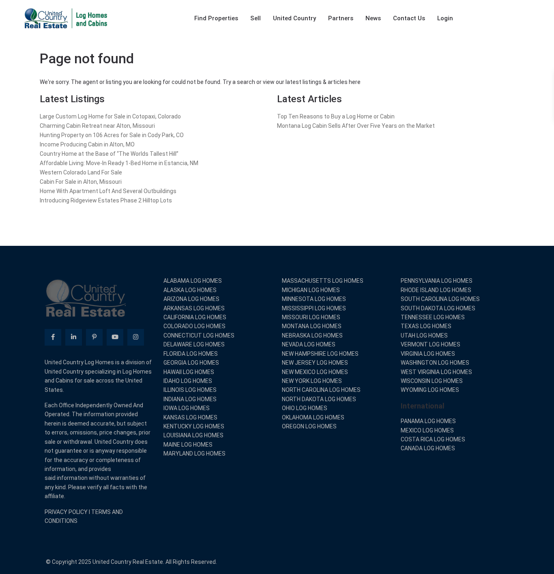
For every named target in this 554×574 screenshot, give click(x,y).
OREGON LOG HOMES (309, 426)
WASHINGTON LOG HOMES (435, 362)
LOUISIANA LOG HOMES (193, 435)
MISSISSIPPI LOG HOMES (314, 308)
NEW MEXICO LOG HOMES (315, 372)
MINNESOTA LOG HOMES (314, 299)
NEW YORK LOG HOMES (312, 381)
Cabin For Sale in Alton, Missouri (81, 181)
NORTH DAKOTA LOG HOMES (319, 399)
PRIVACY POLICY (66, 512)
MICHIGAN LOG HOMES (311, 290)
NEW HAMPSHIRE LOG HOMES (320, 353)
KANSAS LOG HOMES (190, 417)
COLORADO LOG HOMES (194, 326)
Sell (255, 18)
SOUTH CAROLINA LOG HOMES (440, 299)
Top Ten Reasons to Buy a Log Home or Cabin (336, 116)
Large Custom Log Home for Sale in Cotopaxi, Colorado (110, 116)
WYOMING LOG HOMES (430, 390)
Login (445, 18)
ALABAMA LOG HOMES (192, 280)
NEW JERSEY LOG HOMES (315, 362)
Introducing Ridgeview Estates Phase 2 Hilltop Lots (106, 200)
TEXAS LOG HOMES (426, 326)
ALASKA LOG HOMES (190, 290)
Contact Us (409, 18)
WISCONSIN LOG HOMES (432, 381)
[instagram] (135, 337)
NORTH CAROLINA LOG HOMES (321, 390)
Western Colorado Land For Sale (81, 172)
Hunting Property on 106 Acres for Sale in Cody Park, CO (112, 135)
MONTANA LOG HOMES (311, 326)
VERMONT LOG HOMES (430, 344)
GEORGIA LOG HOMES (191, 362)
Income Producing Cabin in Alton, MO (87, 144)
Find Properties (216, 18)
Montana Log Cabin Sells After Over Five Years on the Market (356, 126)
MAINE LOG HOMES (188, 444)
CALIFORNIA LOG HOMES (194, 317)
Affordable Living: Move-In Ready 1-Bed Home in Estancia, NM (119, 163)
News (373, 18)
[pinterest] (94, 337)
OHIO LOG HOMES (304, 408)
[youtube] (115, 337)
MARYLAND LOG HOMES (194, 453)
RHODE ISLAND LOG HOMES (436, 290)
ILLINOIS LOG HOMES (190, 390)
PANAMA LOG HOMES (428, 421)
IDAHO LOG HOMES (187, 381)
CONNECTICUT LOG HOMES (198, 335)
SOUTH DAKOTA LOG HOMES (438, 308)
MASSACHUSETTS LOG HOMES (322, 280)
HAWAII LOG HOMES (188, 372)
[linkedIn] (73, 337)
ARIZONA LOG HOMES (191, 299)
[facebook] (53, 337)
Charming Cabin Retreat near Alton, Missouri (97, 126)
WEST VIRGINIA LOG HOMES (436, 372)
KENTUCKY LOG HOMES (193, 426)
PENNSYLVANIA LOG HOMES (436, 280)
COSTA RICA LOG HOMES (433, 439)
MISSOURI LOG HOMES (311, 317)
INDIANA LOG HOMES (190, 399)
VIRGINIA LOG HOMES (428, 353)
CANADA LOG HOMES (428, 448)
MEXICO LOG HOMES (427, 430)
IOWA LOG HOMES (186, 408)
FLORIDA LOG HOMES (190, 353)
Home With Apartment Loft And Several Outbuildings (108, 191)
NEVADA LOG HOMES (308, 344)
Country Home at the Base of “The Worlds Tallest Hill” (109, 153)
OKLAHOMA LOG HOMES (313, 417)
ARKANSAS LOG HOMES (194, 308)
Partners (340, 18)
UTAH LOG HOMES (424, 335)
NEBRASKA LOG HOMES (312, 335)
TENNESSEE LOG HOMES (433, 317)
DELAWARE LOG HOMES (194, 344)
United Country (294, 18)
